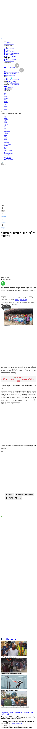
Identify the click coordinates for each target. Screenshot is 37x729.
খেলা (5, 107)
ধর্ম (4, 152)
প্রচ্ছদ (2, 205)
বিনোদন (5, 106)
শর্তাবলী (11, 712)
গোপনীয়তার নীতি (18, 712)
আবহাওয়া (6, 145)
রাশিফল (5, 147)
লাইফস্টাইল (6, 133)
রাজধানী (5, 101)
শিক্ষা (5, 136)
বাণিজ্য (5, 99)
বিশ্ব (5, 104)
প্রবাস (5, 109)
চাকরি (5, 138)
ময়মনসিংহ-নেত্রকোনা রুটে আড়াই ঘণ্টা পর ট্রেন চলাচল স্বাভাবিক (15, 707)
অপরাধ (5, 141)
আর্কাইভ (8, 714)
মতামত (5, 135)
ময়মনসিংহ (3, 216)
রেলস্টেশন (30, 494)
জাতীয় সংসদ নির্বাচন (8, 153)
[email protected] (21, 300)
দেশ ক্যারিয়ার (7, 155)
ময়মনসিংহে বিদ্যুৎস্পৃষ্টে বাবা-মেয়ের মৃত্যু (9, 690)
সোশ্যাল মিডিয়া (7, 144)
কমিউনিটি (10, 498)
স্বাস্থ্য (5, 139)
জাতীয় (5, 96)
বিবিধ (5, 149)
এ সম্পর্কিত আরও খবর (9, 639)
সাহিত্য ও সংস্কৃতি (8, 150)
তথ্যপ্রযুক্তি (7, 132)
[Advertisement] (18, 19)
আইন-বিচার (6, 142)
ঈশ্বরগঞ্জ (3, 228)
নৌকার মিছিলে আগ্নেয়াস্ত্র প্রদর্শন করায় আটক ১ (11, 673)
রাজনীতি (6, 98)
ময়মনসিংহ (10, 494)
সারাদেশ (6, 102)
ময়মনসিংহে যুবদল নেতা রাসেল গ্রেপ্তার (9, 657)
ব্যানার (19, 498)
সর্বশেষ (5, 93)
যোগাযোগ (26, 712)
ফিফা (5, 95)
